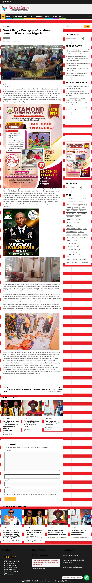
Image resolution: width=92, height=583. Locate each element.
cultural (82, 207)
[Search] (89, 16)
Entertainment (71, 213)
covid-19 (69, 207)
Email (6, 480)
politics (75, 240)
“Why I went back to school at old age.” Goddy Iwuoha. (52, 423)
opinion (85, 234)
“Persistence (84, 262)
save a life (81, 249)
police (68, 240)
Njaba (68, 234)
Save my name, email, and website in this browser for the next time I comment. (31, 494)
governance (70, 216)
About (61, 16)
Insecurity (69, 225)
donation (74, 210)
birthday (81, 202)
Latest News (17, 16)
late (85, 228)
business (75, 204)
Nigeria (81, 231)
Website (7, 487)
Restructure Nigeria (72, 246)
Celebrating (83, 204)
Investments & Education (74, 228)
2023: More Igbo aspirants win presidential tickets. (17, 389)
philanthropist (84, 237)
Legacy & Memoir (71, 231)
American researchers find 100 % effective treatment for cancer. (47, 389)
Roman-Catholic (71, 249)
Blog (55, 16)
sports (68, 259)
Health (78, 216)
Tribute (75, 259)
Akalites (85, 199)
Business (39, 16)
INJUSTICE (77, 222)
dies (68, 210)
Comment (7, 450)
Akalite (78, 199)
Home (8, 16)
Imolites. (69, 222)
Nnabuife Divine (16, 41)
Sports (47, 16)
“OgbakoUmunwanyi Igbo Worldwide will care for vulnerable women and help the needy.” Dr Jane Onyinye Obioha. (77, 52)
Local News (6, 528)
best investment (71, 202)
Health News (28, 16)
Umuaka (82, 259)
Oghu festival (76, 234)
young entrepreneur (72, 262)
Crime (7, 384)
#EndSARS (70, 199)
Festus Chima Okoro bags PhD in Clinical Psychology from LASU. (31, 424)
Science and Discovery (73, 252)
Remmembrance (71, 243)
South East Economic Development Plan (77, 255)
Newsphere (58, 581)
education (82, 210)
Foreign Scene (82, 213)
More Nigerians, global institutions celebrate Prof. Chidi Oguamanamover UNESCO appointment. (11, 425)
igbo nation (70, 219)
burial (68, 204)
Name (6, 473)
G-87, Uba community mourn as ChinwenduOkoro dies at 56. (77, 93)
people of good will (72, 237)
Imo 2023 (78, 219)
